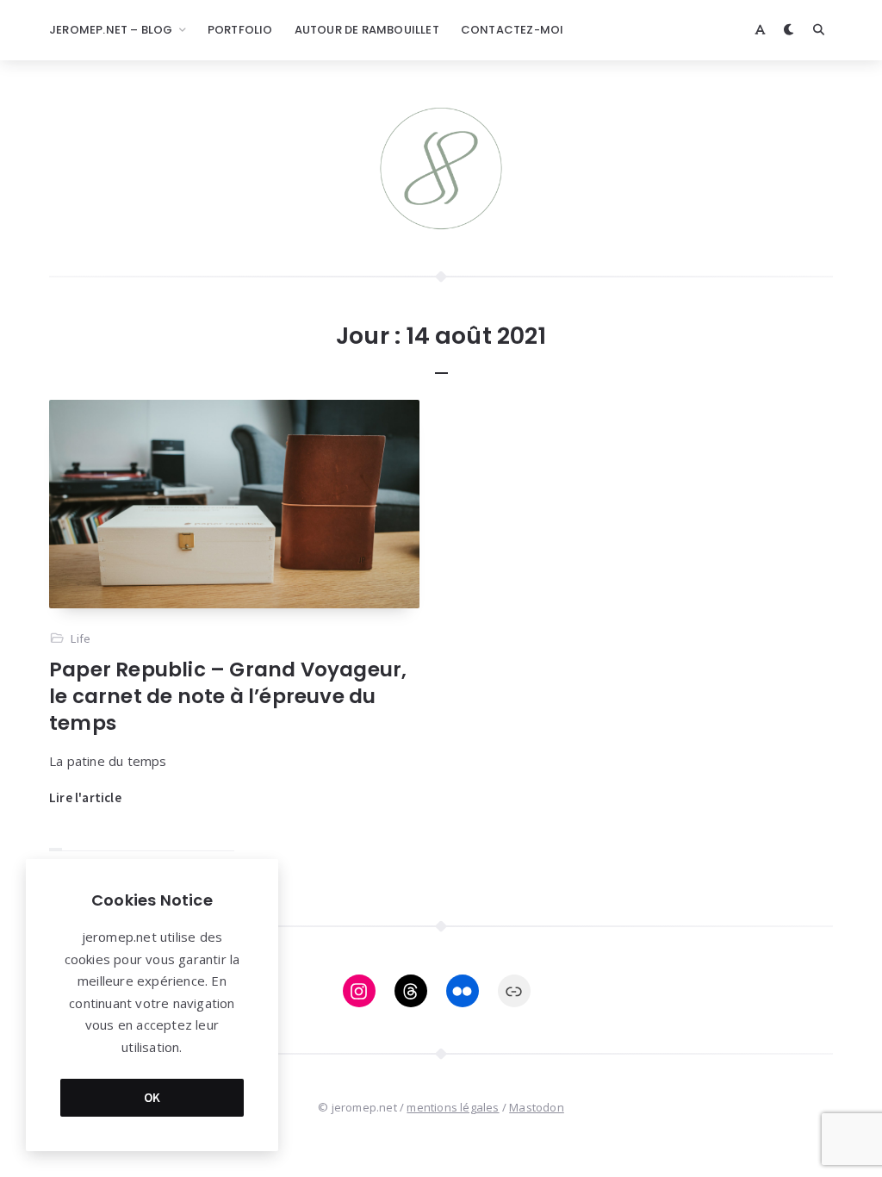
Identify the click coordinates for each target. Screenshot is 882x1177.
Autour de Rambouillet (367, 30)
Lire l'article (85, 797)
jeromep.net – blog (111, 30)
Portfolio (240, 30)
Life (80, 638)
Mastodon (536, 1107)
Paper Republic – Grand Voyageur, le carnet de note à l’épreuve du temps (228, 696)
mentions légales (453, 1107)
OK (152, 1097)
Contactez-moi (512, 30)
